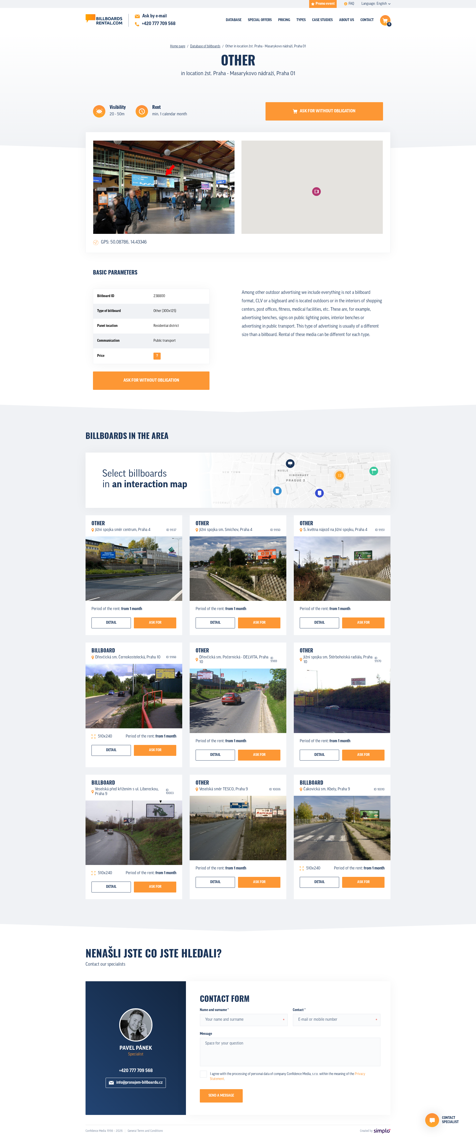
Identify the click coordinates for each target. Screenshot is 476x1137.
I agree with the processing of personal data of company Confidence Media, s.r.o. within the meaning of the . (287, 1076)
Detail (111, 623)
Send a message (221, 1096)
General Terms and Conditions (145, 1131)
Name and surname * (214, 1010)
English (382, 4)
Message (206, 1034)
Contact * (299, 1010)
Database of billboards (205, 46)
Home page (177, 46)
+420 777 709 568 (136, 1071)
